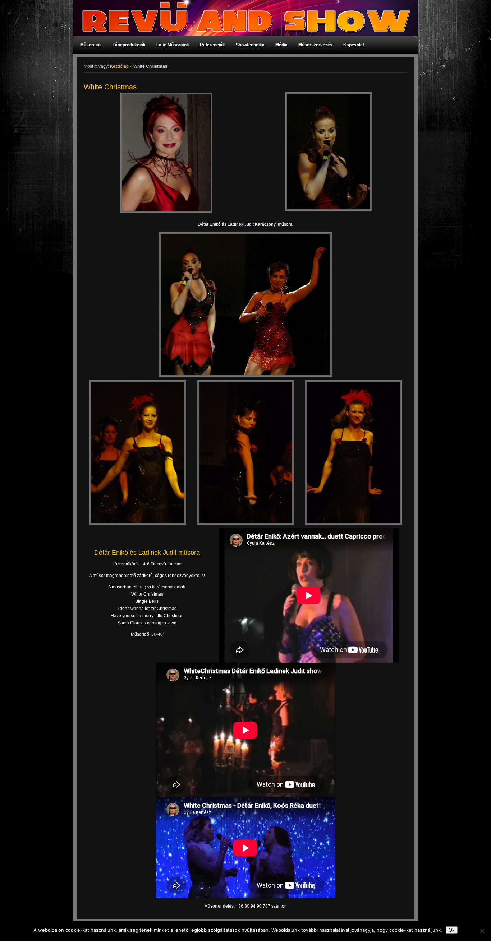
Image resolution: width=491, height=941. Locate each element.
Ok (452, 930)
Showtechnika (250, 44)
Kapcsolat (353, 44)
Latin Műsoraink (172, 44)
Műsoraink (91, 44)
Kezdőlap (119, 66)
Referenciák (212, 44)
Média (281, 44)
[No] (482, 931)
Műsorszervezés (315, 44)
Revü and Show (242, 18)
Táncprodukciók (129, 44)
